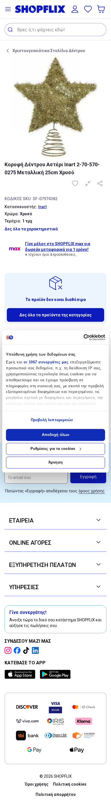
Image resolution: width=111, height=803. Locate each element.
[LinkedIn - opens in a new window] (36, 650)
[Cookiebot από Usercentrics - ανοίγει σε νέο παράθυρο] (80, 337)
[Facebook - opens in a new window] (18, 650)
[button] (8, 9)
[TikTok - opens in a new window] (27, 650)
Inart (42, 206)
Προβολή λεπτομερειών (52, 420)
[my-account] (75, 9)
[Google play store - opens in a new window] (55, 674)
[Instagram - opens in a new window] (9, 650)
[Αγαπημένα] (88, 9)
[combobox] (55, 29)
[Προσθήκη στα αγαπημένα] (76, 183)
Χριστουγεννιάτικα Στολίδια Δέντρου (49, 50)
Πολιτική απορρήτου (56, 794)
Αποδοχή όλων (55, 435)
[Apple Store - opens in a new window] (21, 674)
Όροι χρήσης (36, 784)
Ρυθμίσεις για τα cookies (52, 448)
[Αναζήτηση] (11, 29)
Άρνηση (55, 462)
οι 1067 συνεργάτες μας (46, 362)
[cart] (101, 9)
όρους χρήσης (92, 491)
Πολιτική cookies (70, 784)
